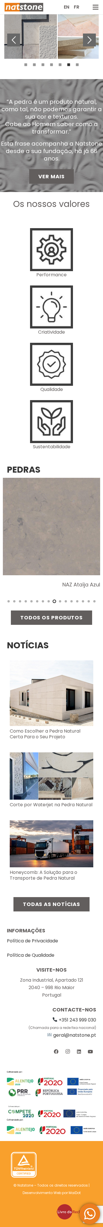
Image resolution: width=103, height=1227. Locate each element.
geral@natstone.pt (74, 1035)
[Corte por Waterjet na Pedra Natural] (51, 756)
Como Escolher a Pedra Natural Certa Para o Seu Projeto (45, 734)
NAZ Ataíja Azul (81, 584)
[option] (51, 36)
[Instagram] (67, 1051)
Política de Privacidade (32, 941)
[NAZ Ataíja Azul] (51, 481)
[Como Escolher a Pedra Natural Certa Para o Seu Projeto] (51, 664)
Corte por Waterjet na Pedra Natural (51, 804)
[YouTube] (90, 1051)
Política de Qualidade (30, 955)
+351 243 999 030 (77, 1020)
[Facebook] (56, 1051)
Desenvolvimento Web (42, 1192)
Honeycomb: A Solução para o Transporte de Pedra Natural (43, 875)
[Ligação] (24, 7)
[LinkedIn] (79, 1051)
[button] (13, 40)
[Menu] (95, 7)
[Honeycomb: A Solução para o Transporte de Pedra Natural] (51, 824)
